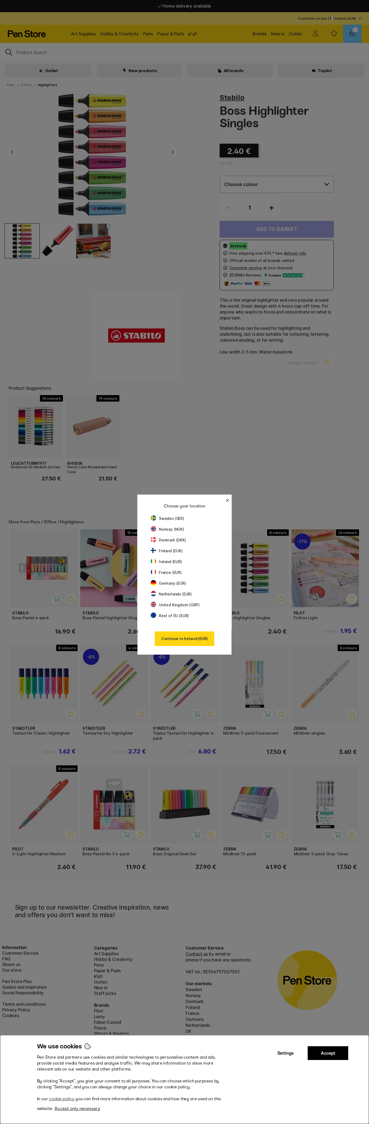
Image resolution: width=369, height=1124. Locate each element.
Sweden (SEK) (171, 518)
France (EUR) (170, 572)
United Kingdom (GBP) (179, 605)
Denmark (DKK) (172, 540)
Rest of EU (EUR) (174, 615)
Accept (328, 1053)
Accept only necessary (77, 1108)
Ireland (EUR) (170, 561)
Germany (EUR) (172, 583)
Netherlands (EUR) (175, 594)
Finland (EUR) (171, 550)
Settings (285, 1053)
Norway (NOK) (171, 529)
